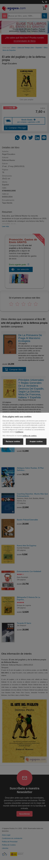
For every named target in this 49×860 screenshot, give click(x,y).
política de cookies (30, 436)
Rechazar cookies (13, 442)
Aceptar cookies (36, 442)
